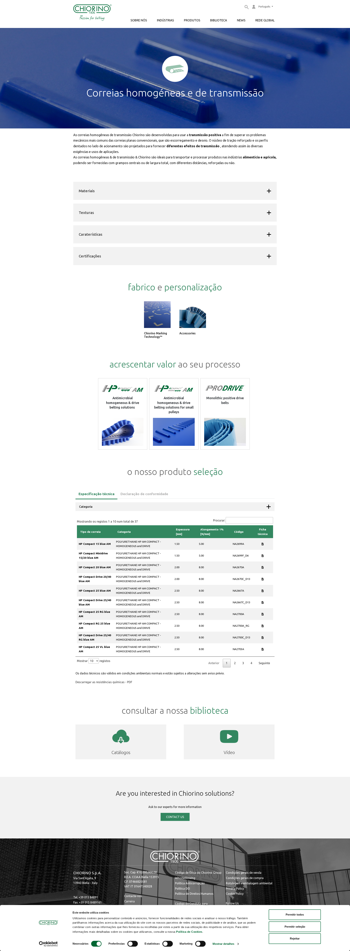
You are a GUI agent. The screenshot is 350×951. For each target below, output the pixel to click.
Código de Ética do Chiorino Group (198, 872)
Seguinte (264, 663)
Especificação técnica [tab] (96, 494)
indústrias (165, 20)
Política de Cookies (189, 931)
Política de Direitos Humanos (194, 893)
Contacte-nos (133, 896)
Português (264, 6)
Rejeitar (295, 938)
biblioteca (218, 20)
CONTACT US (175, 817)
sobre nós (139, 20)
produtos (192, 20)
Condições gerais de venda (243, 872)
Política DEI (182, 888)
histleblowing (186, 878)
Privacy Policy (235, 888)
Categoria (85, 506)
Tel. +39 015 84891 (85, 897)
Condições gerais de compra (245, 878)
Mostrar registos (93, 661)
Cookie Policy (235, 893)
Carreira (129, 901)
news (241, 20)
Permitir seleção (295, 926)
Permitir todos (295, 914)
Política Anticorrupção (190, 883)
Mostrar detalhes (223, 944)
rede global (265, 20)
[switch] (132, 944)
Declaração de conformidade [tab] (144, 494)
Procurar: (219, 520)
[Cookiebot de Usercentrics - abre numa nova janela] (48, 944)
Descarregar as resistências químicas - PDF (103, 682)
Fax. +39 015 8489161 (87, 902)
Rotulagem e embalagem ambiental (249, 883)
